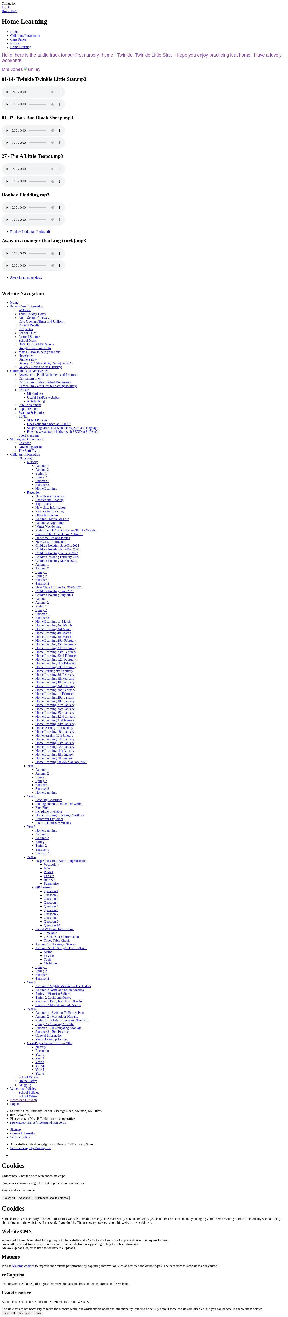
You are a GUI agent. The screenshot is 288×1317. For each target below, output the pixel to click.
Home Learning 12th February (55, 659)
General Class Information (61, 936)
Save (38, 1313)
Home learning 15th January (54, 735)
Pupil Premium (28, 409)
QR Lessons (43, 887)
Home (14, 32)
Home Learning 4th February (54, 682)
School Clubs (27, 333)
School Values (28, 1096)
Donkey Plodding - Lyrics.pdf (30, 231)
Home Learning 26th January (54, 709)
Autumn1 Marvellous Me (52, 519)
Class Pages (18, 39)
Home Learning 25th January (54, 712)
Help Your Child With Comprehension (60, 861)
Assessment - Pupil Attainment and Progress (48, 374)
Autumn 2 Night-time (49, 523)
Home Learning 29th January (54, 697)
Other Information (47, 515)
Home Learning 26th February (55, 640)
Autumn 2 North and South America (59, 990)
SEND (23, 416)
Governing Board (30, 447)
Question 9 (51, 921)
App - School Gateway (34, 317)
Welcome (25, 310)
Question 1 (51, 891)
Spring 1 (41, 473)
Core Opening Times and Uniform (41, 321)
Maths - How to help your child (40, 352)
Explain (49, 876)
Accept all (25, 1197)
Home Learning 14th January (54, 739)
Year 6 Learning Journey (51, 1039)
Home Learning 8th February (54, 674)
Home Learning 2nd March (53, 625)
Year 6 (31, 1009)
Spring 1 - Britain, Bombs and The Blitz (62, 1020)
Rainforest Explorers (49, 819)
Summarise (51, 883)
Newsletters (26, 355)
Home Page (9, 11)
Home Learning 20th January (54, 724)
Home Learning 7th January (54, 758)
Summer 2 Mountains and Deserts (58, 1005)
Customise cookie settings (51, 1197)
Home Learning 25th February (55, 644)
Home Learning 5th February (54, 678)
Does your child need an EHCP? (49, 424)
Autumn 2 (42, 469)
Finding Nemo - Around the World (58, 804)
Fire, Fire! (42, 807)
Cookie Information (23, 1133)
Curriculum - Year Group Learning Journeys (48, 386)
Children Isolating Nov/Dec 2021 (57, 549)
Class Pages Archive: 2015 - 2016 (49, 1043)
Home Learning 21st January (54, 720)
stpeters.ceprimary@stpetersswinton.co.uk (38, 1122)
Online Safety (28, 359)
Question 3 (51, 899)
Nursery (15, 43)
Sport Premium (29, 435)
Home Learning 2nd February (55, 690)
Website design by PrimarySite (30, 1148)
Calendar (25, 443)
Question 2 (51, 895)
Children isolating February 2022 (57, 557)
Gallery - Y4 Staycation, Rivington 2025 (46, 363)
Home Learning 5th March (53, 636)
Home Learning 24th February (55, 648)
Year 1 (31, 766)
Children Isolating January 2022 (56, 553)
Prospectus (26, 329)
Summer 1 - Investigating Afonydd (58, 1028)
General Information (48, 1035)
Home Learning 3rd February (55, 686)
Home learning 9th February (54, 671)
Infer (47, 868)
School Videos (28, 1077)
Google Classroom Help (35, 348)
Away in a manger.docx (26, 277)
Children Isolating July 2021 (54, 595)
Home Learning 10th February (55, 667)
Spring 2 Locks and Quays (53, 997)
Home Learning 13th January (54, 743)
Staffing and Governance (26, 439)
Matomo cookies (23, 1266)
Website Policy (20, 1137)
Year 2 (31, 796)
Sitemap (15, 1129)
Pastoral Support (29, 336)
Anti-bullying (36, 401)
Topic (47, 959)
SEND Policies (37, 420)
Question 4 (51, 902)
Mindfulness (35, 393)
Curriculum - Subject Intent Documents (45, 382)
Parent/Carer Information (26, 306)
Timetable (50, 933)
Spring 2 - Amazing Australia (54, 1024)
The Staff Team (29, 450)
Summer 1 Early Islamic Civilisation (59, 1001)
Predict (48, 872)
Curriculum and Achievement (29, 371)
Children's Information (25, 35)
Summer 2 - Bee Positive (52, 1031)
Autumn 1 (42, 466)
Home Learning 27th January (54, 705)
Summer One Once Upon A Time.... (59, 534)
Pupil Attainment (30, 405)
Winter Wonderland (48, 526)
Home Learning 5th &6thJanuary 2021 (61, 762)
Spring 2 (41, 477)
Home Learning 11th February (55, 663)
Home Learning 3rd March (53, 629)
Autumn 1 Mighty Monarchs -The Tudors (63, 986)
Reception (33, 492)
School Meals (28, 340)
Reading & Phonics (31, 412)
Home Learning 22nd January (55, 716)
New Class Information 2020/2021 (58, 587)
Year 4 (31, 857)
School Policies (29, 1092)
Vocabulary (51, 864)
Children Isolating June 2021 (54, 591)
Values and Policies (23, 1088)
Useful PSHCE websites (43, 397)
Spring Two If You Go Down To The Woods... (66, 530)
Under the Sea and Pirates (52, 538)
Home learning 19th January (54, 728)
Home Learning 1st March (53, 621)
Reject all (9, 1197)
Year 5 (31, 982)
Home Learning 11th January (54, 750)
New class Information (50, 507)
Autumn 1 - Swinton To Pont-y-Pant (59, 1012)
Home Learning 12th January (54, 747)
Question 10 (52, 925)
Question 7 (51, 914)
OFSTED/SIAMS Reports (36, 344)
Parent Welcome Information (54, 929)
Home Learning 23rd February (55, 652)
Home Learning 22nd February (56, 655)
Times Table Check (57, 940)
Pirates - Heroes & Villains (53, 823)
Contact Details (29, 325)
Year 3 (31, 826)
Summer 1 (42, 481)
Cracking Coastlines (48, 800)
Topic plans (43, 504)
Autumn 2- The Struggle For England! (61, 948)
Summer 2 (42, 485)
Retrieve (49, 880)
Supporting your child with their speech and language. (63, 428)
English (49, 955)
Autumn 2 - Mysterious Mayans (56, 1016)
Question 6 (51, 910)
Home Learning (20, 47)
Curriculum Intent (30, 378)
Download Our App (23, 1100)
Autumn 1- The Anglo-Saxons (55, 944)
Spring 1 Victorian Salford (52, 993)
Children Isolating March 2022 (55, 560)
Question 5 (51, 906)
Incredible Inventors (48, 811)
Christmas (50, 963)
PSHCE (24, 390)
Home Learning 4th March (53, 633)
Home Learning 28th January (54, 701)
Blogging (25, 1085)
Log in (6, 7)
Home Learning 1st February (54, 693)
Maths (48, 952)
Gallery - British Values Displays (40, 367)
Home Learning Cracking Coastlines (59, 815)
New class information (50, 496)
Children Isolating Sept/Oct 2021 (57, 545)
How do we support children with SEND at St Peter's (62, 431)
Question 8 (51, 917)
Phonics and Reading (49, 500)
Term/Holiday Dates (32, 314)
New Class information (50, 542)
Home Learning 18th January (54, 731)
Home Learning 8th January (54, 754)
